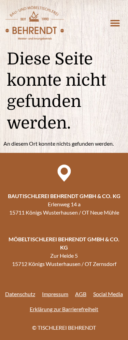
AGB (80, 294)
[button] (115, 23)
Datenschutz (20, 294)
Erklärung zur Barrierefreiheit (64, 309)
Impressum (55, 294)
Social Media (108, 294)
